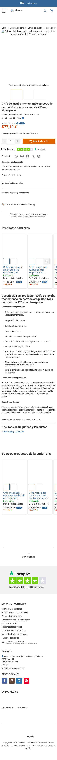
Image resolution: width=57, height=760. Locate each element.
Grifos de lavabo (35, 28)
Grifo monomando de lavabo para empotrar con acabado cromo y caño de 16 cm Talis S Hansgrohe (14, 270)
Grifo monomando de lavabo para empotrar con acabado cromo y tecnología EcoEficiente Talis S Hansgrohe (39, 270)
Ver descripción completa (12, 183)
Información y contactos (13, 431)
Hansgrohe (13, 115)
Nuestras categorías (10, 638)
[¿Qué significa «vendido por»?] (23, 118)
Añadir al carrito (41, 141)
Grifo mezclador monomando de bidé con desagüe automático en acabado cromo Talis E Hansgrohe (14, 495)
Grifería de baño (17, 28)
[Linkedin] (19, 681)
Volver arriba (28, 556)
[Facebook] (4, 681)
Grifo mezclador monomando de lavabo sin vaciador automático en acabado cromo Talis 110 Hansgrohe (40, 495)
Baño (4, 28)
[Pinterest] (26, 681)
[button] (28, 204)
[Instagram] (12, 681)
